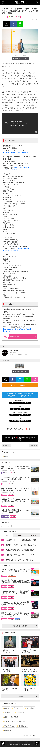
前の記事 (6, 446)
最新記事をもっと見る (20, 626)
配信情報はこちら (16, 336)
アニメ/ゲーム (9, 726)
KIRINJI (6, 457)
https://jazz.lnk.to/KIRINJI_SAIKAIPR (15, 152)
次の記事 (33, 446)
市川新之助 (30, 708)
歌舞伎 (6, 708)
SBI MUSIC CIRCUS (11, 717)
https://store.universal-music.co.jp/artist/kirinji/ (16, 169)
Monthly (33, 535)
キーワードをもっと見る (30, 735)
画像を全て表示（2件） (21, 58)
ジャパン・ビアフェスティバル (14, 721)
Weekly (20, 535)
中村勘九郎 (8, 730)
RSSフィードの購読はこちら (20, 385)
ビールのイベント (23, 712)
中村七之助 (22, 726)
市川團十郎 (17, 708)
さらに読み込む (20, 696)
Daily (6, 535)
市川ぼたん (8, 712)
